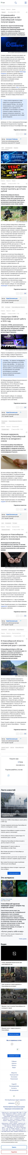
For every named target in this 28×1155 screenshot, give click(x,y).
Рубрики (14, 1061)
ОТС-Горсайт (16, 143)
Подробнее (14, 1152)
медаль (16, 148)
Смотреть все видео (14, 1034)
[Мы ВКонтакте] (14, 157)
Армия (13, 9)
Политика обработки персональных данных (14, 1106)
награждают (4, 285)
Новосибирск (5, 149)
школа (12, 747)
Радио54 (14, 1084)
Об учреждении (14, 1090)
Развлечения (14, 1079)
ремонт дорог (5, 747)
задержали (4, 606)
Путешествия (15, 426)
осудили (3, 501)
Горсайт (11, 302)
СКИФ (3, 423)
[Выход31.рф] (14, 171)
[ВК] (17, 134)
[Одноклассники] (21, 134)
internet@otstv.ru (20, 765)
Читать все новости (14, 873)
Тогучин (15, 523)
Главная (3, 9)
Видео (14, 1067)
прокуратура (12, 629)
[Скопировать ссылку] (25, 134)
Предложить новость (14, 1055)
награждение (8, 148)
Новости (8, 9)
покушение (8, 523)
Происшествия (15, 526)
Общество (14, 1073)
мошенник (4, 629)
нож (3, 523)
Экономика (14, 1077)
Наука (13, 310)
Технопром (4, 421)
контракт (7, 307)
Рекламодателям (14, 1086)
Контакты (14, 1088)
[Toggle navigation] (25, 3)
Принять (14, 1147)
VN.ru (17, 87)
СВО (3, 148)
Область (14, 1065)
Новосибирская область (18, 307)
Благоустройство (16, 633)
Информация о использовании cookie (14, 1108)
